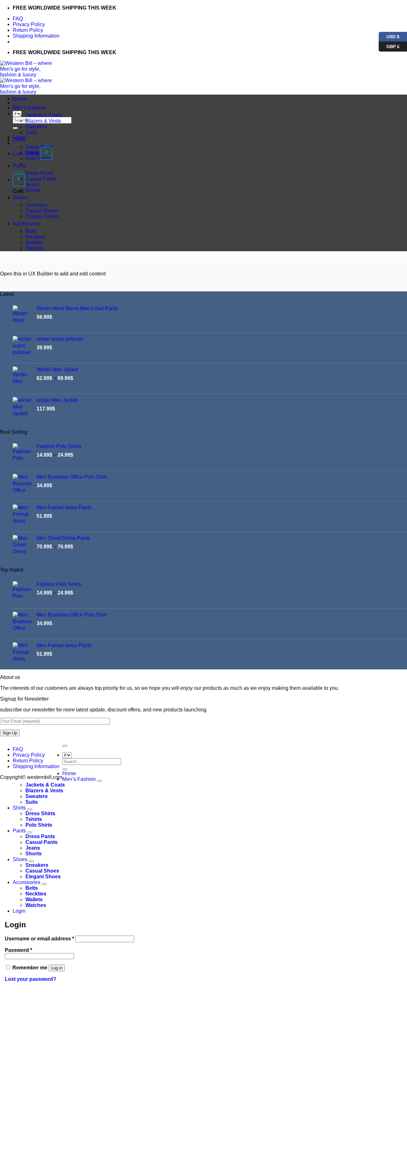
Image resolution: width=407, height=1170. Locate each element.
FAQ (18, 18)
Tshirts (32, 152)
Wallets (33, 242)
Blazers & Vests (43, 121)
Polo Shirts (37, 158)
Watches (35, 248)
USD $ (393, 35)
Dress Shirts (39, 147)
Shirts (19, 139)
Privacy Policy (29, 24)
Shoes (20, 197)
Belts (31, 231)
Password (18, 950)
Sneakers (36, 205)
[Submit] (15, 128)
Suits (31, 132)
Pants (19, 165)
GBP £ (389, 45)
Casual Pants (40, 179)
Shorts (32, 190)
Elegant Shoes (42, 216)
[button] (19, 179)
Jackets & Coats (43, 115)
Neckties (35, 236)
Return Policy (28, 30)
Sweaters (36, 126)
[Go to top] (64, 746)
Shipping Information (36, 36)
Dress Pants (39, 173)
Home (19, 99)
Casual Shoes (41, 210)
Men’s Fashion (29, 108)
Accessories (26, 223)
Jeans (32, 184)
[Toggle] (99, 781)
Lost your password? (30, 979)
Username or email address (39, 938)
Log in (56, 968)
